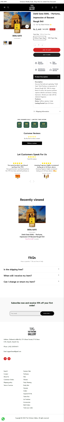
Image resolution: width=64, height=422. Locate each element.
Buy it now (46, 55)
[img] (32, 157)
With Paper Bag (52, 38)
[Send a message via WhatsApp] (3, 419)
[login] (52, 7)
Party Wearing (27, 382)
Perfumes (26, 374)
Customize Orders (9, 380)
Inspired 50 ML (27, 394)
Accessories (26, 402)
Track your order (28, 408)
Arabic (25, 391)
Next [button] (27, 26)
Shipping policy (8, 382)
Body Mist (26, 385)
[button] (31, 181)
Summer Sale (27, 371)
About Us (6, 377)
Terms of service (8, 385)
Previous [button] (7, 26)
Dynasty (25, 388)
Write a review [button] (32, 143)
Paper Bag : (41, 34)
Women (25, 380)
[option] (17, 25)
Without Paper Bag (39, 38)
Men (24, 377)
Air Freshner (26, 399)
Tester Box (26, 397)
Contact (6, 374)
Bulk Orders (26, 405)
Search (6, 371)
